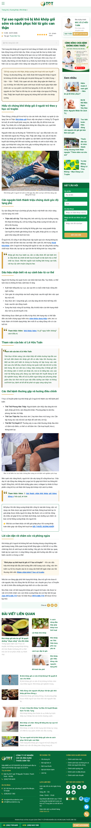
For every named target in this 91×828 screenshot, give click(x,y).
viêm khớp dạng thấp (38, 319)
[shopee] (74, 792)
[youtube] (79, 787)
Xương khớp (14, 10)
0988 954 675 (44, 811)
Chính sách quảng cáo (75, 768)
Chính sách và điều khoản (76, 772)
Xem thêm (68, 34)
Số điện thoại (69, 209)
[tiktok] (68, 792)
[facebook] (68, 787)
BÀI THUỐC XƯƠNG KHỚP (43, 527)
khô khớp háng (30, 331)
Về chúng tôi (45, 759)
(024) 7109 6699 (10, 825)
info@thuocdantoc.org (12, 802)
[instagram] (84, 787)
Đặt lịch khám (81, 34)
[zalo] (74, 787)
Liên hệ (43, 773)
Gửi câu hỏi (76, 235)
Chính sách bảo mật (75, 759)
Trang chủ (5, 10)
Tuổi (65, 200)
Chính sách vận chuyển (76, 775)
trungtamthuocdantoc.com (13, 799)
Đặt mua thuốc (46, 766)
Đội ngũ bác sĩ (46, 763)
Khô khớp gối (21, 119)
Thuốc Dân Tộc (14, 36)
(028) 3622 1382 (31, 825)
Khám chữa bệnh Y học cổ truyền (30, 572)
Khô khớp (23, 10)
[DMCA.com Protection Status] (71, 798)
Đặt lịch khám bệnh (47, 769)
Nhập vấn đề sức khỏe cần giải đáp (75, 219)
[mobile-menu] (3, 3)
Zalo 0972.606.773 (9, 596)
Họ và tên (67, 191)
